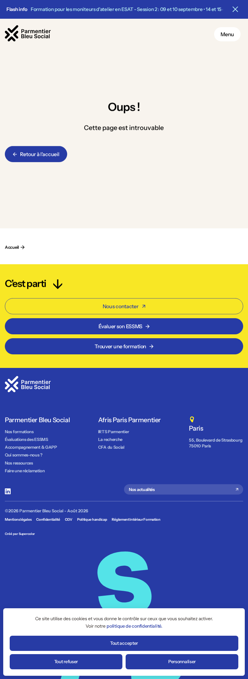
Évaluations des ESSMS (26, 439)
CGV (68, 519)
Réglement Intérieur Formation (136, 519)
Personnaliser (182, 661)
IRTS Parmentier (113, 431)
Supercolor (27, 534)
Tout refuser (66, 661)
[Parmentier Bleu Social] (28, 39)
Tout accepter (124, 643)
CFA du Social (111, 447)
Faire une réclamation (25, 470)
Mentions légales (18, 519)
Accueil (12, 247)
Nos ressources (19, 462)
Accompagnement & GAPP (31, 447)
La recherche (110, 439)
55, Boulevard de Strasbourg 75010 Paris (216, 442)
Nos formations (19, 431)
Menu (227, 34)
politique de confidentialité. (134, 626)
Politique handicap (92, 519)
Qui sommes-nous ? (24, 454)
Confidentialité (48, 519)
